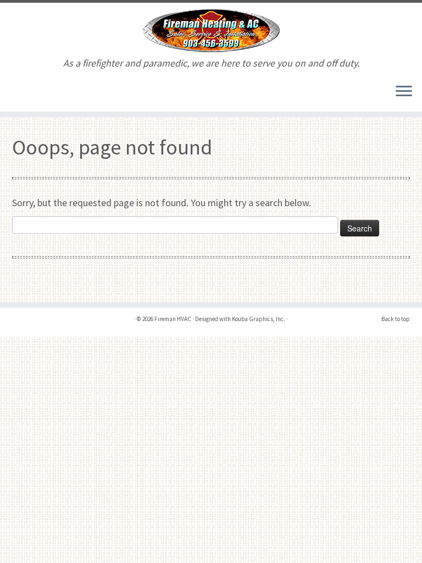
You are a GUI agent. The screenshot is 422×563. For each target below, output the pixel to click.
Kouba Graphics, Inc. (258, 319)
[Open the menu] (404, 92)
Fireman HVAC (172, 319)
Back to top (395, 319)
